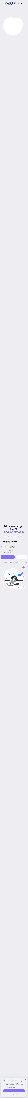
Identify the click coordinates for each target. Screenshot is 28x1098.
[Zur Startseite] (10, 3)
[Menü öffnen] (21, 3)
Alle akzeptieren (14, 1090)
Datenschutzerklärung (11, 1087)
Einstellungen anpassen (14, 1094)
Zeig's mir (20, 557)
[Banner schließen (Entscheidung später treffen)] (25, 1079)
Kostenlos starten (8, 557)
